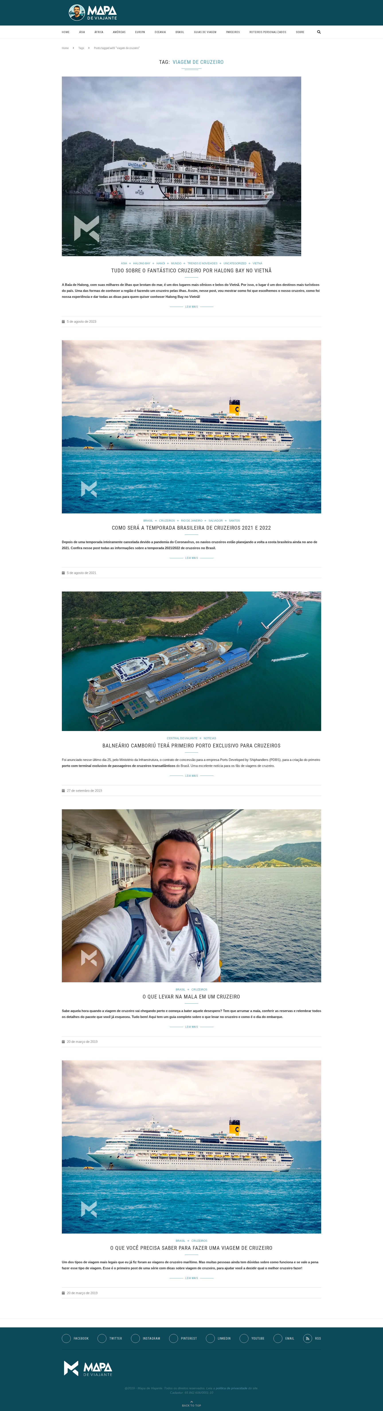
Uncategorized (235, 263)
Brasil (180, 32)
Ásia (82, 32)
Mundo (176, 263)
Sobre (300, 32)
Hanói (160, 263)
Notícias (210, 738)
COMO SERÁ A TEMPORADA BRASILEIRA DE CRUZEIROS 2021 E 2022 (191, 528)
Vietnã (257, 263)
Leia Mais (191, 306)
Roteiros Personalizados (268, 32)
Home (65, 48)
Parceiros (233, 32)
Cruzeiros (167, 520)
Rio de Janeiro (191, 520)
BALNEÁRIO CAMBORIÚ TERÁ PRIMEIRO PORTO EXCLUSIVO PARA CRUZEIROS (191, 746)
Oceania (160, 32)
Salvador (216, 520)
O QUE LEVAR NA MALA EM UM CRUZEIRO (191, 997)
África (99, 32)
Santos (234, 520)
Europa (140, 32)
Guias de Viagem (205, 32)
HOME (66, 32)
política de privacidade (231, 1388)
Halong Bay (141, 263)
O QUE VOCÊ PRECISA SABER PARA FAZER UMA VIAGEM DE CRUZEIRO (191, 1248)
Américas (119, 32)
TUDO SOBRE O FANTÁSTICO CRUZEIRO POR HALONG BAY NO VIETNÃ (191, 270)
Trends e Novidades (202, 263)
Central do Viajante (182, 738)
